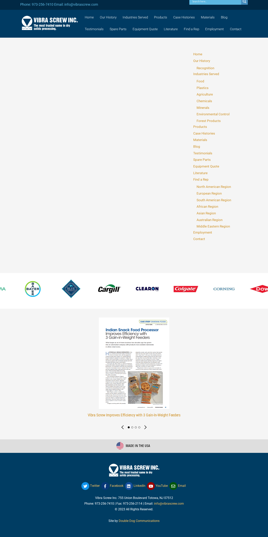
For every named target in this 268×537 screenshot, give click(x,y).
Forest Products (209, 121)
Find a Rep (191, 29)
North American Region (214, 187)
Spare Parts (118, 29)
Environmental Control (213, 114)
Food (200, 81)
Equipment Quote (145, 29)
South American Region (214, 200)
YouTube (161, 486)
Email (181, 486)
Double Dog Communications (139, 521)
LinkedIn (139, 486)
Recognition (205, 68)
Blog (224, 17)
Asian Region (206, 213)
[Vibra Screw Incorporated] (49, 27)
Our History (108, 17)
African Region (207, 206)
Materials (208, 17)
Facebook (116, 486)
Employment (214, 29)
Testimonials (94, 29)
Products (160, 17)
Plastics (203, 88)
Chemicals (204, 101)
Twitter (94, 486)
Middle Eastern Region (213, 226)
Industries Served (135, 17)
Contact (235, 29)
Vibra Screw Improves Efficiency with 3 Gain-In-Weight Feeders (134, 415)
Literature (171, 29)
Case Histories (184, 17)
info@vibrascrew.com (169, 503)
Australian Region (209, 220)
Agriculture (205, 94)
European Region (209, 193)
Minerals (203, 108)
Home (89, 17)
